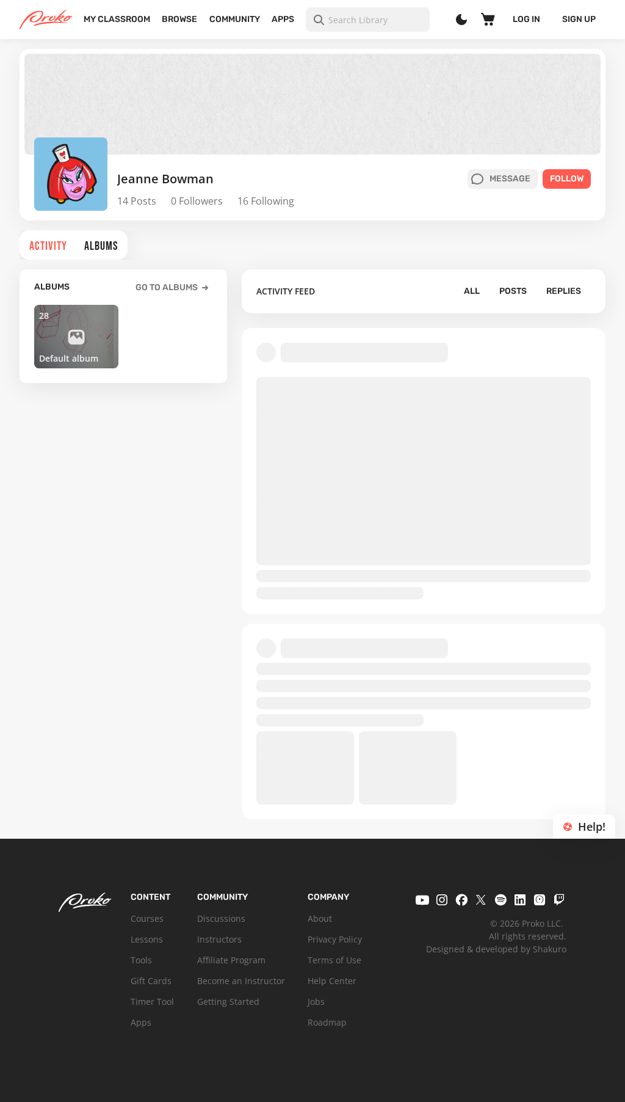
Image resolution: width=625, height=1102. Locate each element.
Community (234, 19)
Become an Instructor (241, 981)
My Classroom (117, 19)
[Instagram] (442, 899)
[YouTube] (422, 899)
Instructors (219, 939)
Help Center (332, 981)
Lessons (147, 939)
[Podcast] (539, 899)
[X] (481, 899)
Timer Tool (152, 1001)
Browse (179, 19)
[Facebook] (461, 899)
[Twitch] (559, 899)
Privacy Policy (335, 939)
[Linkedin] (520, 899)
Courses (147, 918)
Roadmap (327, 1022)
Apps (283, 19)
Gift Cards (151, 981)
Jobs (316, 1001)
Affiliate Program (231, 960)
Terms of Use (334, 960)
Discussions (221, 918)
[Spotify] (500, 899)
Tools (141, 960)
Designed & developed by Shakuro (496, 949)
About (320, 918)
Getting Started (228, 1001)
